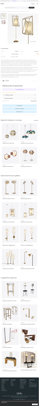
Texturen (2, 383)
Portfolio (12, 385)
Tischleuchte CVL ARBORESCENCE (27, 245)
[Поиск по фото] (27, 7)
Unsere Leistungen (23, 381)
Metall (37, 51)
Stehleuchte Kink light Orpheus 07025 (27, 268)
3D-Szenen (3, 382)
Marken (2, 385)
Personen (3, 387)
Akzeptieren (35, 404)
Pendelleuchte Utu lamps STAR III (8, 221)
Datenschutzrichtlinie (32, 383)
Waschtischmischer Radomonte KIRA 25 (28, 324)
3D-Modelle (3, 381)
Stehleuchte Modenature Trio (26, 198)
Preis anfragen (19, 105)
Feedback (30, 382)
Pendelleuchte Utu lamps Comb (8, 143)
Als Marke (21, 385)
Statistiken (12, 383)
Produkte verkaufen (23, 382)
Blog (11, 382)
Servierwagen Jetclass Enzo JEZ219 (27, 347)
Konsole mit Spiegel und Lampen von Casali (28, 369)
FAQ (30, 381)
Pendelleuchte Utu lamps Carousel (27, 143)
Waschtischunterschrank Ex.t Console (9, 300)
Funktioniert (3, 389)
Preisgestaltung (4, 390)
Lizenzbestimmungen (32, 386)
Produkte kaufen (22, 383)
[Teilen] (36, 81)
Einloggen (33, 3)
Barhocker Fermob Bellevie (7, 324)
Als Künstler (22, 386)
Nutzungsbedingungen (33, 385)
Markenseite (36, 120)
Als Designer (22, 387)
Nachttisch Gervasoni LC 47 (25, 300)
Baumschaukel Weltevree (7, 347)
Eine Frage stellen (19, 111)
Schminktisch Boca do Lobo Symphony (10, 370)
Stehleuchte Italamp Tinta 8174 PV (9, 198)
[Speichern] (31, 81)
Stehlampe (16, 51)
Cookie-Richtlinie (4, 402)
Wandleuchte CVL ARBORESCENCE (9, 245)
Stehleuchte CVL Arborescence (8, 268)
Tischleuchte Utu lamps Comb (26, 166)
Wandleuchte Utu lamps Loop (8, 166)
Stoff (35, 51)
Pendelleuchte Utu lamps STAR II (26, 221)
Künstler (2, 386)
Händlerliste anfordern (19, 108)
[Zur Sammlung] (34, 81)
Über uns (12, 381)
